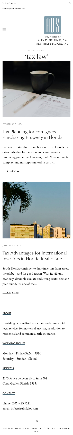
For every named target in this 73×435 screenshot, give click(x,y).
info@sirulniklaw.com (15, 8)
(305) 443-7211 (12, 3)
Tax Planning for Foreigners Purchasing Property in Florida (33, 134)
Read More (13, 171)
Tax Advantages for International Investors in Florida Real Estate (35, 256)
